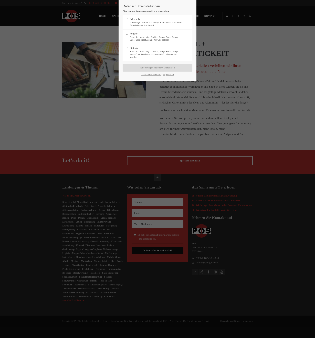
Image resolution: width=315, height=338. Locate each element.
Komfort (154, 36)
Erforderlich (156, 22)
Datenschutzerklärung (151, 74)
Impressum (168, 74)
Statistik (154, 52)
